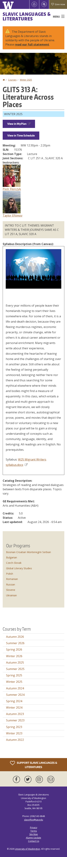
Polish (9, 573)
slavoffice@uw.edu (33, 819)
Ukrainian (11, 595)
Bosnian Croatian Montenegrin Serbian (28, 552)
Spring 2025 (14, 675)
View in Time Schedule (21, 135)
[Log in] (34, 4)
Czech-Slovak (13, 562)
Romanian (12, 579)
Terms (33, 830)
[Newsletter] (50, 779)
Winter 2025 (26, 79)
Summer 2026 (15, 643)
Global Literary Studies (19, 568)
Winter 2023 (14, 733)
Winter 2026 (14, 656)
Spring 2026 (14, 649)
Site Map (33, 834)
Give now (60, 4)
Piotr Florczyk (12, 189)
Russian (10, 584)
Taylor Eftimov (12, 215)
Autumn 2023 (15, 714)
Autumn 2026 (15, 637)
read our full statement (32, 44)
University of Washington (27, 848)
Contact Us (33, 841)
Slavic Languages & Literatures (27, 16)
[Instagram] (40, 779)
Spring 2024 (14, 701)
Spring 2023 (14, 727)
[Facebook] (17, 779)
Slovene (10, 590)
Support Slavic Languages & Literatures (36, 765)
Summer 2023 (15, 720)
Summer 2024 (15, 695)
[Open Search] (44, 4)
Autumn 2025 (15, 662)
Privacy (33, 827)
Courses (12, 79)
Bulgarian (11, 557)
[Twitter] (28, 779)
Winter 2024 (14, 707)
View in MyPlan (16, 123)
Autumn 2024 (15, 688)
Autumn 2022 (15, 740)
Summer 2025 (15, 669)
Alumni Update (33, 837)
